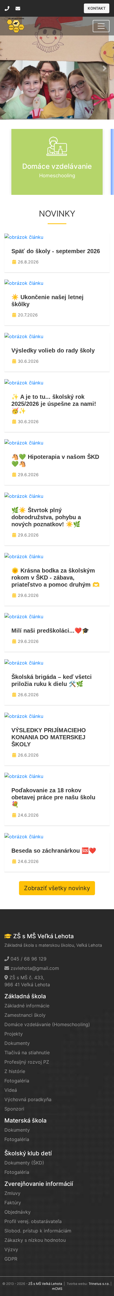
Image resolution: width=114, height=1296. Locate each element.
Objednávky (17, 1212)
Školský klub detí (28, 1153)
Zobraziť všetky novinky (57, 888)
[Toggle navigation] (101, 26)
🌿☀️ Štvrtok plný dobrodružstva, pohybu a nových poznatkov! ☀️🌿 (46, 517)
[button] (9, 68)
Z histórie (14, 1071)
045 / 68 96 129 (28, 959)
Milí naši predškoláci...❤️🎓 (50, 630)
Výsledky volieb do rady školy (53, 350)
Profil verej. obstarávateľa (33, 1221)
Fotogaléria (16, 1081)
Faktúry (12, 1202)
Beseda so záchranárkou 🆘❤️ (53, 850)
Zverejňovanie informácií (38, 1183)
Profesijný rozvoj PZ (26, 1062)
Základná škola (25, 996)
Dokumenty (17, 1043)
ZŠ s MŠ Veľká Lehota (45, 1284)
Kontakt (97, 8)
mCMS (57, 1289)
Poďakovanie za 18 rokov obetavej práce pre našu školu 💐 (53, 797)
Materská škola (25, 1120)
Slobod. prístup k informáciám (37, 1231)
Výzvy (11, 1249)
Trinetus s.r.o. (99, 1284)
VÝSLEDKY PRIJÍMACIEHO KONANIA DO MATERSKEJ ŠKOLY (48, 737)
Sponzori (14, 1109)
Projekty (13, 1034)
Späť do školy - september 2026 (55, 251)
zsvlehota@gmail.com (35, 968)
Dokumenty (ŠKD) (24, 1163)
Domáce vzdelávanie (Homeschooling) (47, 1024)
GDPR (10, 1259)
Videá (10, 1090)
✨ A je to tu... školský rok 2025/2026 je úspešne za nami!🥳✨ (53, 404)
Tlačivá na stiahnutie (27, 1052)
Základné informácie (26, 1006)
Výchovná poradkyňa (27, 1099)
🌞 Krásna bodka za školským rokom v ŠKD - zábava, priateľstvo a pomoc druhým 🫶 (55, 577)
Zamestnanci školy (25, 1015)
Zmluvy (12, 1193)
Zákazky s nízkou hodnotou (35, 1240)
